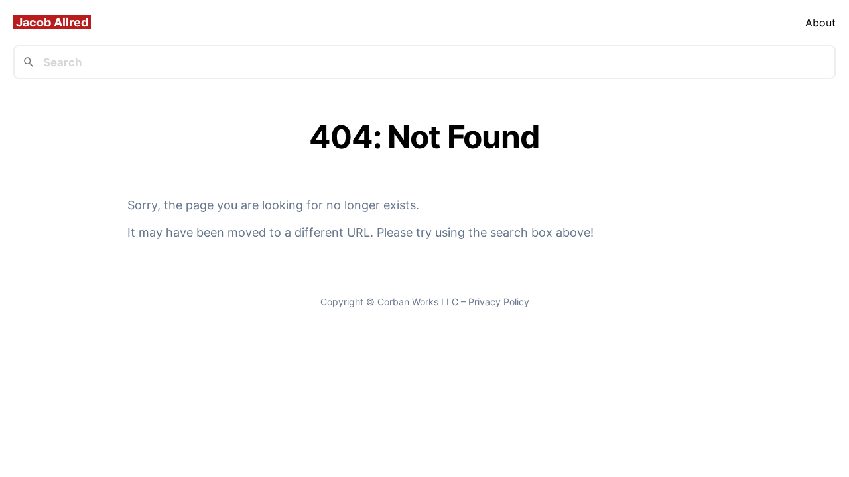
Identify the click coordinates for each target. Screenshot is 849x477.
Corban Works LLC (417, 301)
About (820, 22)
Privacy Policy (498, 301)
